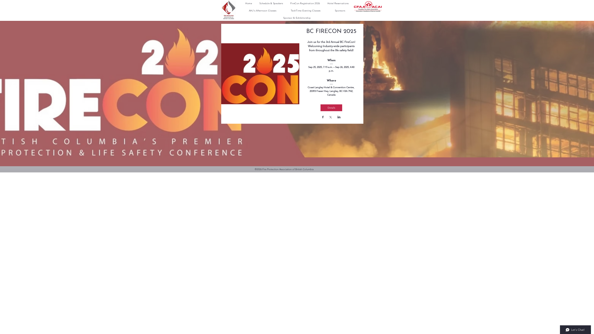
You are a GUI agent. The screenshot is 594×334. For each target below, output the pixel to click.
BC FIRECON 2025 (331, 31)
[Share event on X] (330, 117)
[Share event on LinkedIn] (339, 117)
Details (331, 107)
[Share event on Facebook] (323, 117)
